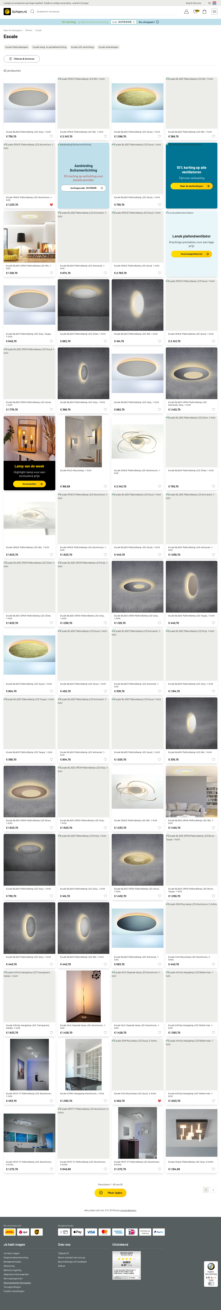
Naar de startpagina (13, 30)
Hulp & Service (193, 3)
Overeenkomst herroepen (17, 1282)
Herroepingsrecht (13, 1278)
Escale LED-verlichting (82, 47)
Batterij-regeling (12, 1270)
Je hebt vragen (12, 1253)
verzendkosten (128, 1210)
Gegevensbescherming (16, 1257)
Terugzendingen (12, 1286)
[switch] (211, 1283)
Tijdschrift (63, 1253)
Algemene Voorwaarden (16, 1274)
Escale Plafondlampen (16, 47)
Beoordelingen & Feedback (72, 1261)
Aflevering (9, 1265)
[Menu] (216, 1263)
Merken (28, 30)
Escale (38, 30)
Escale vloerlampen (108, 47)
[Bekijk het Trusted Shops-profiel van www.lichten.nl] (137, 1265)
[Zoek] (32, 11)
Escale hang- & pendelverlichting (49, 47)
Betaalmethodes (12, 1261)
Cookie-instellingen (14, 1291)
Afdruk (61, 1265)
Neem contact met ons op (71, 1257)
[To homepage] (15, 11)
